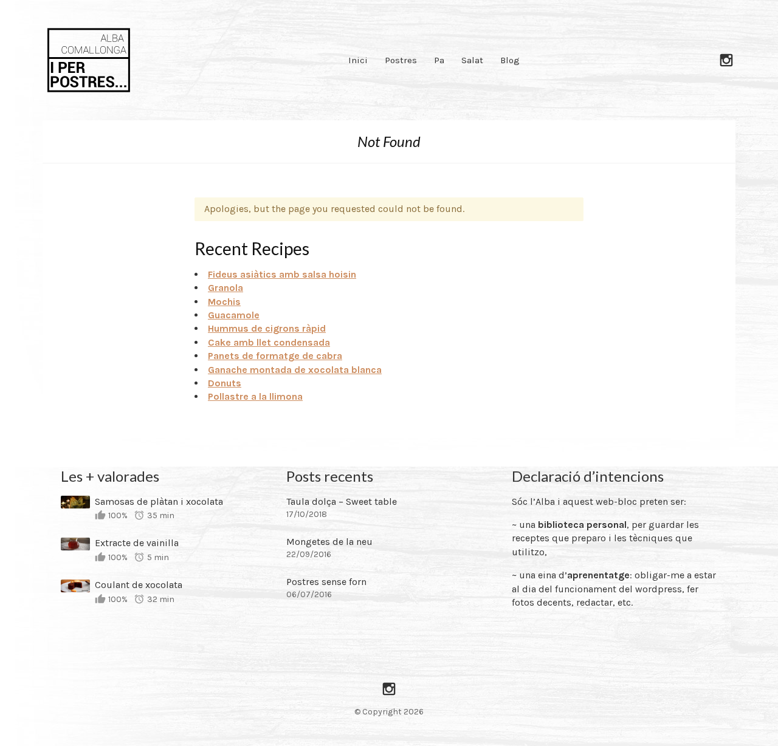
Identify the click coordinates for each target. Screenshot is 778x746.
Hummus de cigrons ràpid (267, 328)
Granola (225, 287)
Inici (358, 60)
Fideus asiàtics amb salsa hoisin (282, 274)
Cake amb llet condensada (269, 342)
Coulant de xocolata (138, 584)
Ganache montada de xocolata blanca (295, 369)
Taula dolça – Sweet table (341, 501)
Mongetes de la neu (329, 541)
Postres (401, 60)
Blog (510, 60)
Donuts (224, 383)
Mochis (224, 301)
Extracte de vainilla (137, 543)
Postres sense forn (326, 581)
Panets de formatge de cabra (275, 355)
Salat (472, 60)
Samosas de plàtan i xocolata (159, 501)
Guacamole (234, 315)
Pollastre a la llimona (255, 396)
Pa (439, 60)
